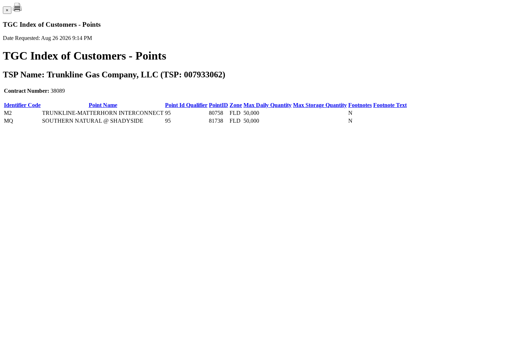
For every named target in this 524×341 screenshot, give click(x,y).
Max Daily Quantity (267, 105)
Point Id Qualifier (186, 105)
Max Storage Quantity (320, 105)
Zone (236, 105)
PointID (218, 105)
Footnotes (360, 105)
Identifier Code (22, 105)
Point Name (103, 105)
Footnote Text (390, 105)
